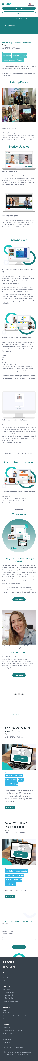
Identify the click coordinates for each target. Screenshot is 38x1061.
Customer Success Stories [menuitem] (10, 1002)
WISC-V (4, 355)
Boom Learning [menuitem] (9, 995)
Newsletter (6, 55)
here (30, 453)
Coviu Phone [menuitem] (7, 978)
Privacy (16, 1047)
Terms (21, 1047)
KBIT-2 (4, 362)
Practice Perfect (6, 565)
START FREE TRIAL (19, 8)
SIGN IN (19, 13)
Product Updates (8, 60)
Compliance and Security (14, 875)
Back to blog (11, 25)
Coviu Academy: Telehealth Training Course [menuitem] (16, 1016)
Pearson (20, 60)
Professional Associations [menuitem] (10, 1019)
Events (24, 55)
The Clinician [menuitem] (9, 998)
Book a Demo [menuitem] (7, 1040)
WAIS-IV (4, 360)
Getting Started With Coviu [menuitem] (13, 1030)
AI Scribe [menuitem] (5, 981)
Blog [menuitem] (4, 1010)
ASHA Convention (7, 139)
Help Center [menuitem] (6, 1027)
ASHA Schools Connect (9, 135)
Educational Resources (13, 880)
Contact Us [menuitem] (6, 1043)
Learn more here (19, 185)
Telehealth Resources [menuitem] (9, 1013)
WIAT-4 (4, 358)
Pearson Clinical (11, 780)
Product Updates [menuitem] (8, 1034)
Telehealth (16, 55)
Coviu (4, 45)
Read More (10, 807)
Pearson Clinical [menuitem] (10, 992)
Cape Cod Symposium (8, 137)
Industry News (10, 884)
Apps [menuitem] (4, 975)
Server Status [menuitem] (7, 1037)
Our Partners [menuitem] (6, 989)
